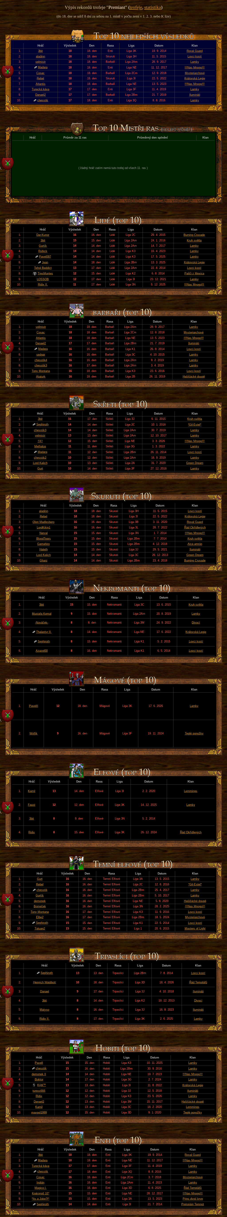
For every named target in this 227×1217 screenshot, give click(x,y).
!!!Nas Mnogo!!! (195, 67)
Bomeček (40, 906)
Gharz (43, 560)
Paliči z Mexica (194, 273)
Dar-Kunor (42, 235)
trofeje (136, 7)
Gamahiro (43, 544)
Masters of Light (195, 928)
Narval (43, 533)
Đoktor (39, 1079)
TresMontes (45, 273)
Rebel (40, 78)
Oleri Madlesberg (43, 522)
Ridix (31, 832)
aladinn (40, 56)
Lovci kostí (195, 56)
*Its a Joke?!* (40, 1198)
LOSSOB (43, 279)
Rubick (42, 251)
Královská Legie (194, 78)
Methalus (40, 446)
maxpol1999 (39, 1112)
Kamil (31, 791)
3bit (40, 51)
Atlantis (40, 84)
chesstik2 (40, 457)
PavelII (33, 706)
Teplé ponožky (194, 733)
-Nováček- (41, 622)
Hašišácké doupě (194, 376)
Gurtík (43, 245)
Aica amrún (195, 544)
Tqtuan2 (40, 928)
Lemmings (190, 791)
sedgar (40, 354)
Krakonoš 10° (40, 1193)
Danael (44, 991)
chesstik (42, 100)
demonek (40, 901)
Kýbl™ (41, 1085)
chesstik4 (41, 360)
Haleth (43, 549)
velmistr (40, 61)
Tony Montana (41, 371)
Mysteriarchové (195, 73)
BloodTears (43, 538)
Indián (40, 1182)
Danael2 (40, 94)
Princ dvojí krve (193, 1198)
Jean (45, 262)
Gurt (40, 468)
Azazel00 (42, 650)
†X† (40, 441)
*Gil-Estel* (194, 424)
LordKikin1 (43, 527)
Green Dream (194, 463)
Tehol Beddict (43, 268)
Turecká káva (40, 89)
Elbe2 (39, 917)
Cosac (40, 73)
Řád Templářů (198, 982)
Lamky (194, 61)
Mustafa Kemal (41, 613)
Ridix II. (43, 284)
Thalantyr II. (44, 632)
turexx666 (39, 1090)
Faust (31, 804)
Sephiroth (42, 424)
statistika (152, 7)
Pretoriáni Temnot (192, 1204)
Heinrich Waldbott (44, 982)
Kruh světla (194, 240)
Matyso (44, 1009)
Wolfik (33, 733)
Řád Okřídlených (195, 527)
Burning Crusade (194, 235)
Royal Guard (195, 51)
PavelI (39, 1062)
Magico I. (41, 1188)
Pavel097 (45, 256)
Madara (42, 67)
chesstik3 (41, 365)
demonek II (39, 1074)
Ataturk (40, 376)
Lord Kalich (40, 463)
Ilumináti (194, 94)
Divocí (196, 622)
